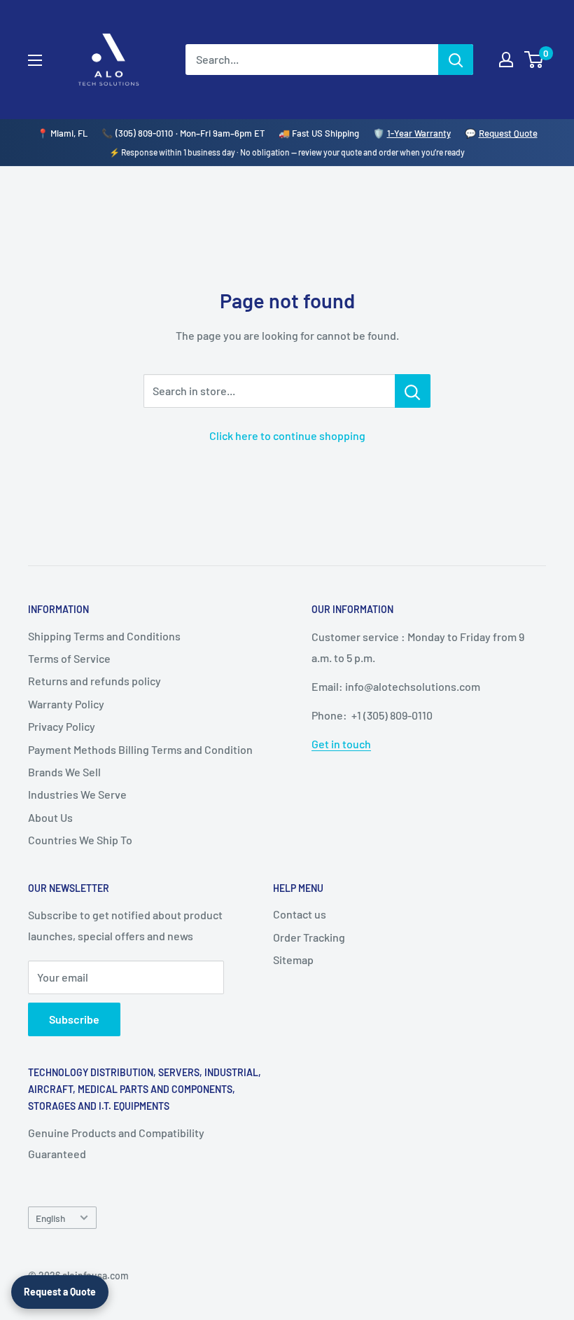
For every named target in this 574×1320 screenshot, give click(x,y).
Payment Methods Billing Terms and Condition (140, 749)
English (50, 1218)
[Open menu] (35, 60)
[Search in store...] (412, 391)
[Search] (455, 59)
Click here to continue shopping (287, 435)
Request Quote (508, 133)
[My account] (506, 59)
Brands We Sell (64, 771)
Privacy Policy (61, 726)
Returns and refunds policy (94, 680)
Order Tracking (309, 937)
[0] (534, 59)
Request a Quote (60, 1292)
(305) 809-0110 (144, 133)
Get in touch (341, 743)
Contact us (299, 914)
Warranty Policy (66, 703)
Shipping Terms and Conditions (104, 635)
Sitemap (293, 959)
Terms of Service (69, 658)
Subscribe (74, 1019)
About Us (50, 817)
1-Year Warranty (419, 133)
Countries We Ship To (80, 839)
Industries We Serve (77, 794)
